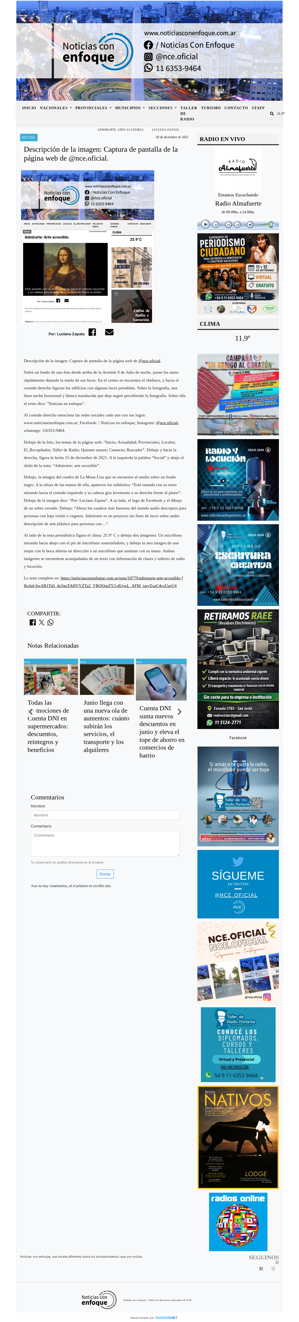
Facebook (238, 737)
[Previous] (31, 712)
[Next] (179, 712)
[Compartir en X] (41, 623)
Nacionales (54, 108)
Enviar (105, 874)
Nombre (38, 806)
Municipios (128, 108)
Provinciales (92, 108)
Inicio (29, 108)
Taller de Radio (188, 113)
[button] (272, 113)
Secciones (161, 108)
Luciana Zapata (165, 129)
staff (258, 108)
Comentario (41, 826)
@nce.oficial (149, 360)
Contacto (236, 108)
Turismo (211, 108)
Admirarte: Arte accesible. (121, 129)
